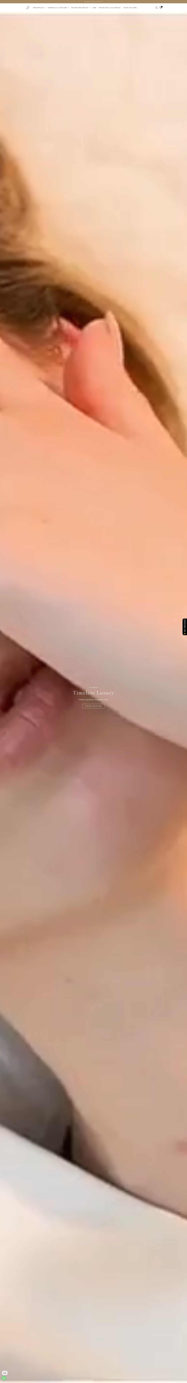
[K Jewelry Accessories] (27, 7)
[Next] (108, 1)
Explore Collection (93, 706)
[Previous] (79, 1)
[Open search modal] (156, 8)
